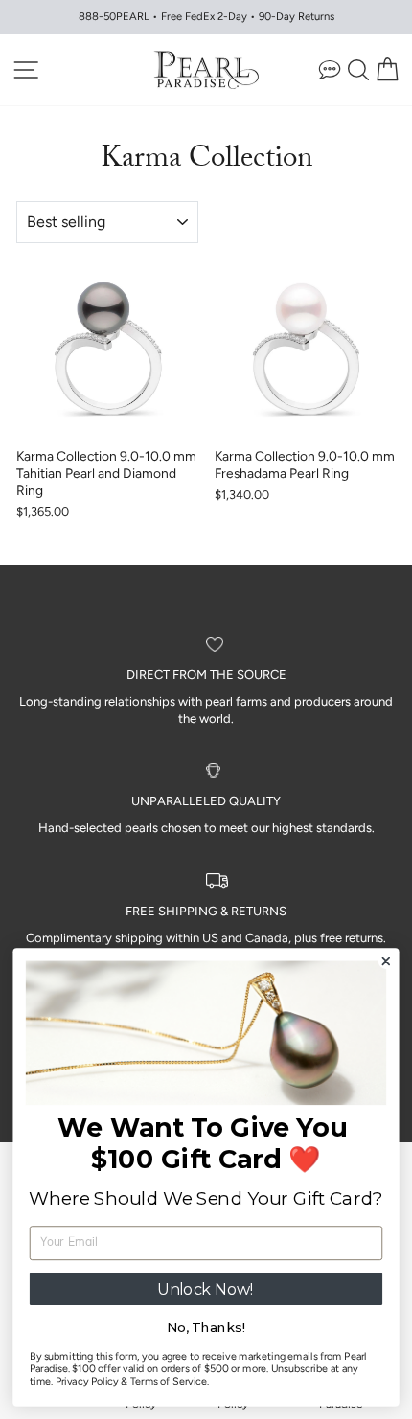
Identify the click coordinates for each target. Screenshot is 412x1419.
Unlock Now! (206, 1288)
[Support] (329, 69)
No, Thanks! (206, 1328)
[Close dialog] (386, 962)
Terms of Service (169, 1381)
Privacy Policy (87, 1381)
